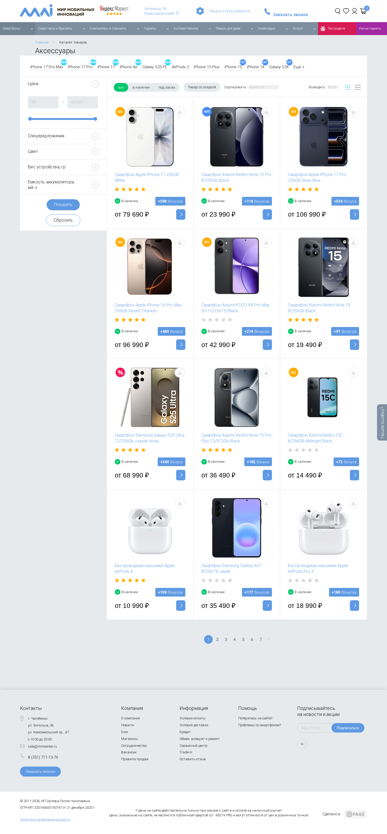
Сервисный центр (193, 746)
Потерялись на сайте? (255, 718)
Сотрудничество (134, 746)
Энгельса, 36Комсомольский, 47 (162, 11)
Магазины (129, 739)
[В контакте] (302, 744)
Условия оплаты (193, 718)
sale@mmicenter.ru (42, 746)
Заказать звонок (290, 15)
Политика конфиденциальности (45, 819)
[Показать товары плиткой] (348, 87)
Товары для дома (228, 28)
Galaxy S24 (279, 67)
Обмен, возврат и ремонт (200, 739)
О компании (130, 718)
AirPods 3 (180, 67)
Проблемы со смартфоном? (259, 725)
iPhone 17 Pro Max (46, 67)
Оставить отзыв (193, 759)
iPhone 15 (233, 67)
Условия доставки (194, 725)
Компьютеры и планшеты (108, 28)
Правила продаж (135, 759)
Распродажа (336, 28)
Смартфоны (11, 28)
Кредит (185, 732)
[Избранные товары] (346, 11)
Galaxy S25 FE (154, 67)
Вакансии (128, 752)
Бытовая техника (186, 28)
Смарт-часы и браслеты (55, 28)
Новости (127, 725)
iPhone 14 (255, 67)
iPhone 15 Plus (207, 67)
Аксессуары (266, 28)
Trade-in (186, 752)
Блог (124, 732)
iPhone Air (128, 67)
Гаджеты (150, 28)
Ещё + (299, 67)
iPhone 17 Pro (80, 67)
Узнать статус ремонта (229, 11)
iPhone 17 (106, 67)
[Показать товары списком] (358, 87)
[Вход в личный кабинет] (354, 11)
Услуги (298, 28)
